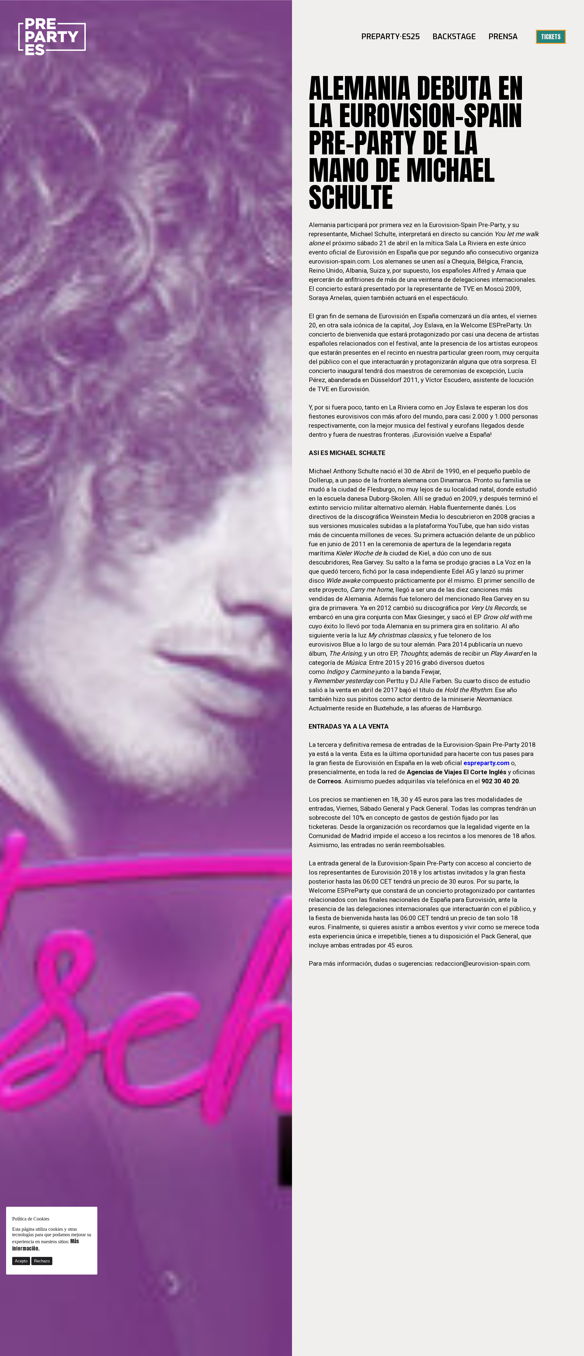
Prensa (503, 37)
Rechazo (42, 1261)
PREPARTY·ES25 (390, 37)
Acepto (21, 1261)
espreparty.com (486, 763)
